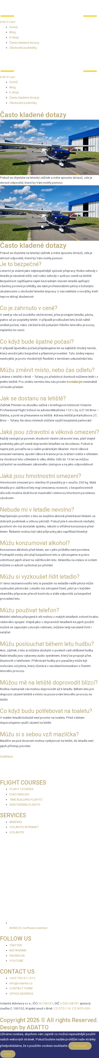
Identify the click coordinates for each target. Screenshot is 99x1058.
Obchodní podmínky (23, 47)
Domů (13, 27)
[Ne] (20, 1055)
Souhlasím (80, 1045)
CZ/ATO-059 (81, 1008)
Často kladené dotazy (24, 42)
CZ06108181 (69, 1003)
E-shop (14, 37)
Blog (12, 32)
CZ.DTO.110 (62, 1008)
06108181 (45, 1003)
